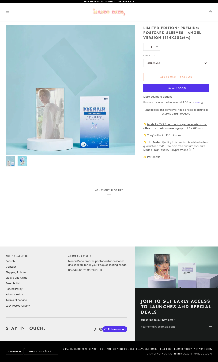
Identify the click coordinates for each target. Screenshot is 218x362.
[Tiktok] (95, 329)
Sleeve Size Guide (16, 278)
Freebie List (13, 283)
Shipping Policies (16, 272)
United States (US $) (39, 351)
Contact (11, 267)
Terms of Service (16, 300)
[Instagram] (100, 329)
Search (10, 261)
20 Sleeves (153, 63)
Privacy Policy (14, 294)
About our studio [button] (80, 256)
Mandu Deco (73, 348)
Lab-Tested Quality (18, 306)
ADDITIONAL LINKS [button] (17, 256)
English (13, 351)
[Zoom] (70, 90)
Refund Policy (14, 289)
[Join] (209, 326)
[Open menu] (10, 12)
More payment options (157, 97)
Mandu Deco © (203, 353)
